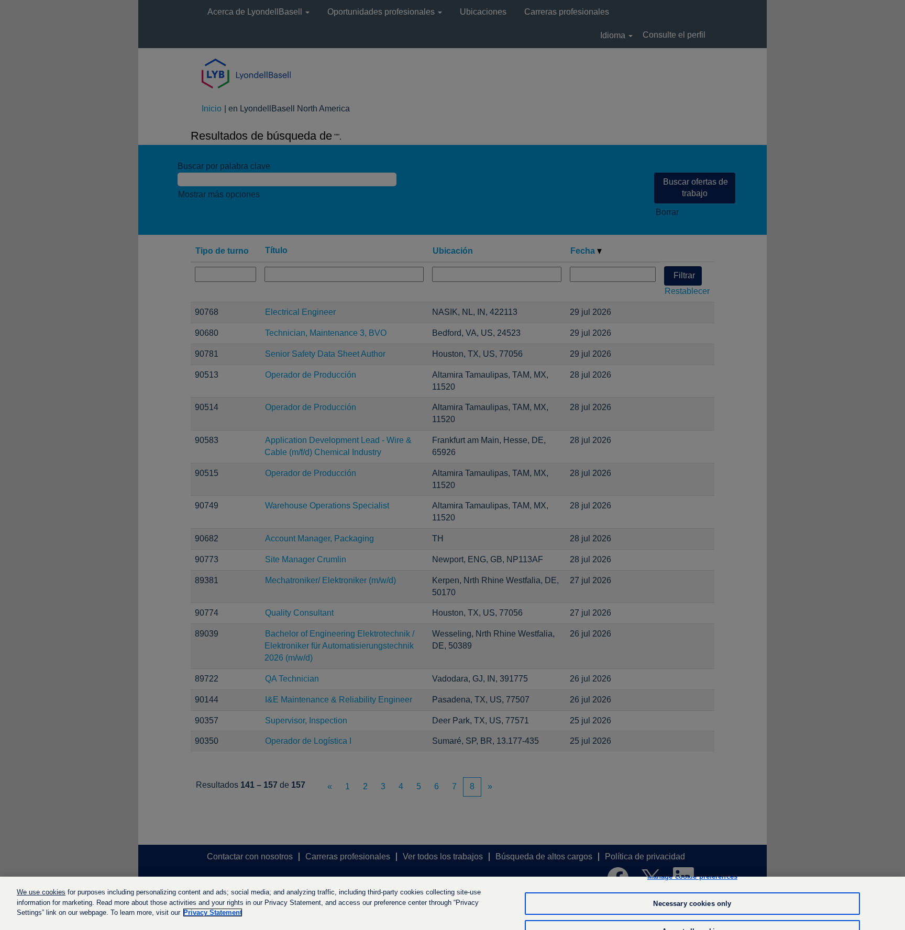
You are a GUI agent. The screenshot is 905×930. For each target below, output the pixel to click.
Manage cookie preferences (692, 876)
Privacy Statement (212, 912)
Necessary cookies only (692, 904)
